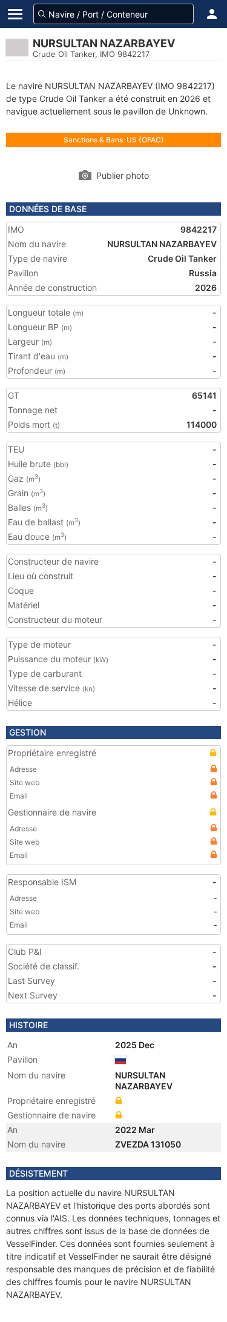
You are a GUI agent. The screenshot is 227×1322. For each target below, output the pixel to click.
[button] (212, 14)
